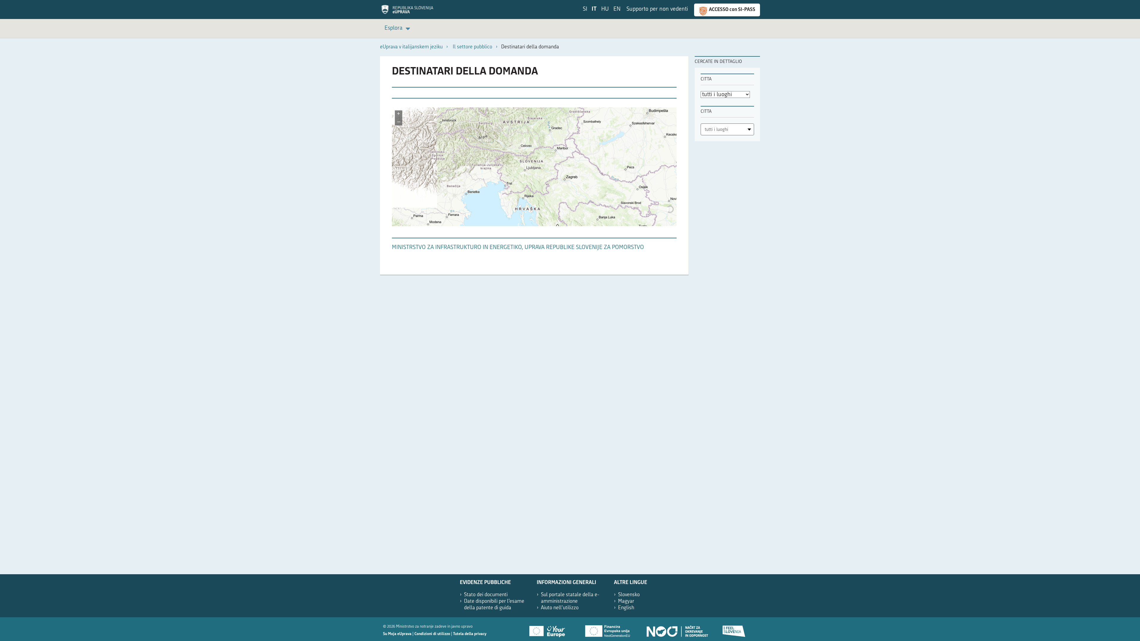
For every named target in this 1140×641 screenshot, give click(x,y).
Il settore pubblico (472, 47)
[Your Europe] (549, 629)
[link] (398, 28)
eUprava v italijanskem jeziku (411, 47)
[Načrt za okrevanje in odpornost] (677, 629)
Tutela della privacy (469, 634)
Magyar (626, 601)
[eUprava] (407, 11)
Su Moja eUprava (397, 634)
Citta (706, 79)
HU (605, 9)
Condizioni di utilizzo (432, 634)
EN (616, 9)
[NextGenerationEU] (608, 629)
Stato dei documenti (486, 594)
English (626, 607)
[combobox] (727, 129)
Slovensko (629, 594)
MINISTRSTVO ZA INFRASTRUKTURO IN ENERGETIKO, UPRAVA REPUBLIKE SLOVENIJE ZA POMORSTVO (518, 247)
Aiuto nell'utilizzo (560, 607)
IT (594, 9)
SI (585, 9)
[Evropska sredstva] (734, 629)
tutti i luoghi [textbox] (716, 130)
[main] (534, 168)
